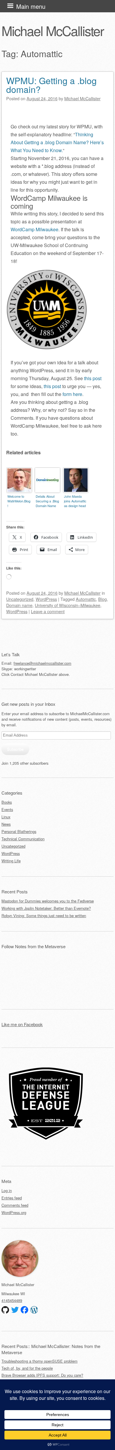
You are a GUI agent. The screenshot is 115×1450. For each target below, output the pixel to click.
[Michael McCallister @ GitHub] (5, 1309)
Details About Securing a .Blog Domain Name (47, 501)
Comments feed (14, 1205)
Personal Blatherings (18, 831)
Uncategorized (19, 599)
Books (6, 802)
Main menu (30, 6)
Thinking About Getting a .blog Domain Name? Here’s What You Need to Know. (57, 142)
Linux (5, 817)
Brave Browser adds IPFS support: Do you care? (42, 1375)
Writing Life (11, 860)
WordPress (46, 599)
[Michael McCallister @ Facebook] (24, 1309)
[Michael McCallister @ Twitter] (15, 1309)
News (6, 824)
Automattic (86, 599)
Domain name (19, 605)
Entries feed (11, 1198)
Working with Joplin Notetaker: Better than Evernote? (46, 908)
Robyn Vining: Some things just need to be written (43, 915)
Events (7, 809)
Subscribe (15, 749)
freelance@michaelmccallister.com (42, 663)
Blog (102, 599)
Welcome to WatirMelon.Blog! (18, 501)
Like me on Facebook (22, 1024)
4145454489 (11, 1300)
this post (92, 378)
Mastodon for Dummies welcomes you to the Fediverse (47, 901)
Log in (6, 1190)
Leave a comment (48, 611)
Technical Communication (23, 839)
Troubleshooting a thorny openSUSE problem (39, 1361)
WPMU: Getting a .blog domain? (51, 85)
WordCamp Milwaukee (34, 229)
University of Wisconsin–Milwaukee (67, 605)
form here (72, 394)
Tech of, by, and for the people (27, 1368)
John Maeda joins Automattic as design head (75, 501)
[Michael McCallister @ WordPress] (34, 1309)
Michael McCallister (52, 30)
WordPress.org (13, 1212)
